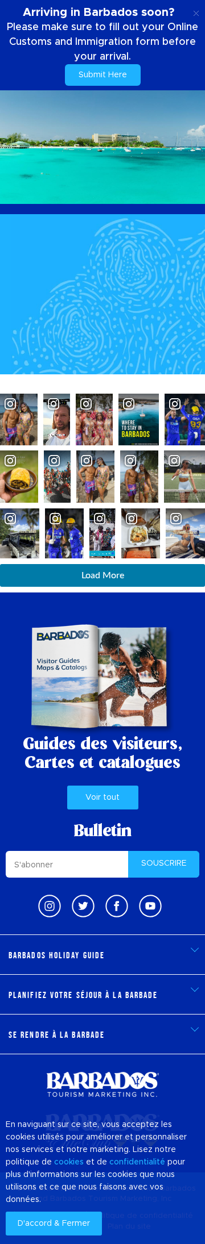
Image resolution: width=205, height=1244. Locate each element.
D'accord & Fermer (54, 1224)
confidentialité (137, 1162)
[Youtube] (150, 906)
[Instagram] (49, 906)
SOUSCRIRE (164, 863)
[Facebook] (116, 906)
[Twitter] (83, 906)
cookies (69, 1162)
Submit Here (103, 75)
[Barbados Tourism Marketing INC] (102, 1084)
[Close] (196, 11)
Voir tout (102, 797)
